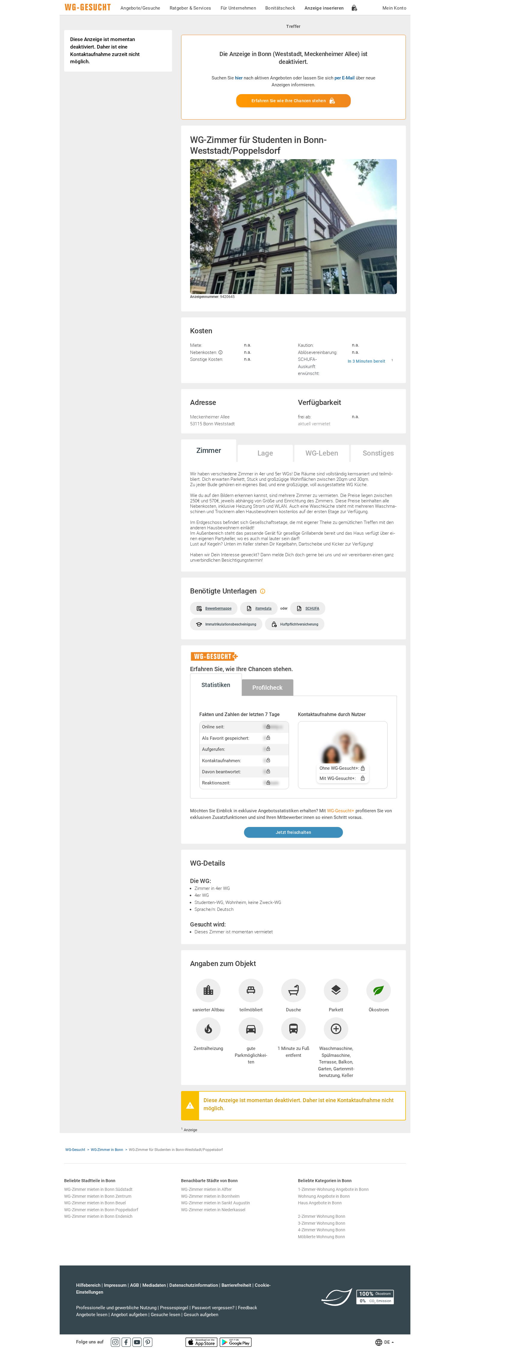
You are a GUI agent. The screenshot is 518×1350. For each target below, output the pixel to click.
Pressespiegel (174, 1307)
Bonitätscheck (280, 8)
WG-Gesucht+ (340, 810)
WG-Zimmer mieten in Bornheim (210, 1196)
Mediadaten (154, 1285)
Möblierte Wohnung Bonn (321, 1236)
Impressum (115, 1285)
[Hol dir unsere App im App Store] (202, 1342)
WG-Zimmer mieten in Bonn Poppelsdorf (101, 1209)
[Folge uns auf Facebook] (126, 1342)
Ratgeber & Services (190, 8)
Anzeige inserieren (324, 8)
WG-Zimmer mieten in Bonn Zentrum (97, 1196)
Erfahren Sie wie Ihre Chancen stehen (289, 100)
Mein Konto (394, 8)
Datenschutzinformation (193, 1285)
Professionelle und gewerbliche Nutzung (116, 1307)
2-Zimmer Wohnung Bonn (321, 1216)
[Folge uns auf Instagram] (116, 1342)
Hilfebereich (88, 1285)
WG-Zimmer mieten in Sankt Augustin (215, 1202)
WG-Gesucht (75, 1150)
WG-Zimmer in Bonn (107, 1150)
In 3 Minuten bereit (367, 361)
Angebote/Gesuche (140, 8)
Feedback (247, 1307)
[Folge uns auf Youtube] (137, 1342)
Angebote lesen (91, 1314)
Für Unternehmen (238, 8)
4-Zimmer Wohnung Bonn (321, 1229)
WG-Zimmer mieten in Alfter (206, 1189)
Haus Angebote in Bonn (320, 1202)
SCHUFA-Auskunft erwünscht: (309, 366)
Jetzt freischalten (293, 832)
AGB (134, 1285)
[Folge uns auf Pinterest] (148, 1342)
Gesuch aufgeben (201, 1314)
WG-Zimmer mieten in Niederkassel (213, 1209)
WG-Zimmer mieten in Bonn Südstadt (98, 1189)
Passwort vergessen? (213, 1307)
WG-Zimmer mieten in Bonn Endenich (98, 1216)
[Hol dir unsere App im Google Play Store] (235, 1342)
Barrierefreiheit (236, 1285)
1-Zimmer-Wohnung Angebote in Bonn (333, 1189)
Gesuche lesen (165, 1314)
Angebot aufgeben (129, 1314)
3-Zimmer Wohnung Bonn (321, 1223)
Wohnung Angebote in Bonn (324, 1196)
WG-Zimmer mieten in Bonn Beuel (95, 1202)
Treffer (293, 26)
